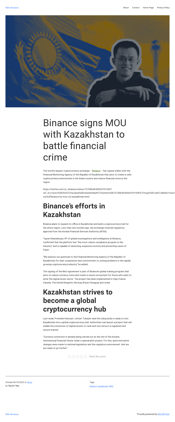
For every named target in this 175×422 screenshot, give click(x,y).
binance (93, 386)
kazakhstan (103, 386)
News (29, 382)
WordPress (164, 414)
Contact (136, 7)
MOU (111, 386)
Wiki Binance (12, 7)
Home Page (148, 7)
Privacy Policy (163, 7)
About (126, 7)
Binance (96, 170)
